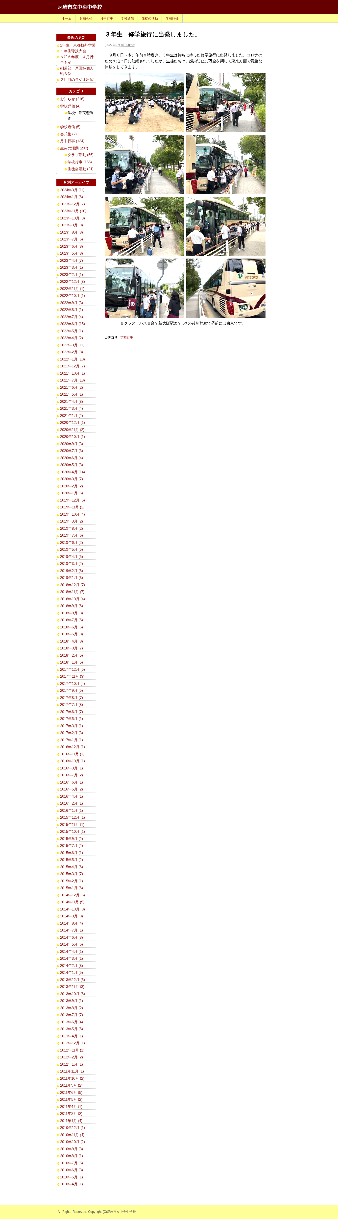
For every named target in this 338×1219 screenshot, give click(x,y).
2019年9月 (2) (71, 521)
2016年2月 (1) (71, 803)
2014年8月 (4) (71, 923)
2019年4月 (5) (71, 556)
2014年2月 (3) (71, 965)
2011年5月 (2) (71, 1099)
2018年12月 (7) (72, 585)
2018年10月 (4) (72, 599)
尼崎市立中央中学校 (80, 7)
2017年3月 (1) (71, 726)
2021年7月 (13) (72, 380)
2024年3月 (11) (72, 190)
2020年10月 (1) (72, 436)
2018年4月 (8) (71, 641)
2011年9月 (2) (71, 1085)
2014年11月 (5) (72, 902)
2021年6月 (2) (71, 387)
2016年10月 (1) (72, 761)
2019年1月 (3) (71, 577)
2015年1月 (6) (71, 888)
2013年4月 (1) (71, 1036)
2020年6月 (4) (71, 458)
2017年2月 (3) (71, 733)
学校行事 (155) (80, 162)
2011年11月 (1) (72, 1071)
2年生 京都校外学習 (78, 45)
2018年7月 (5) (71, 620)
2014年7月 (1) (71, 930)
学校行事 (126, 337)
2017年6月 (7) (71, 712)
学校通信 (127, 18)
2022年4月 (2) (71, 338)
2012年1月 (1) (71, 1064)
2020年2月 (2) (71, 486)
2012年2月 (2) (71, 1057)
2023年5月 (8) (71, 253)
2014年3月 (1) (71, 958)
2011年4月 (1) (71, 1106)
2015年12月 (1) (72, 817)
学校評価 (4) (70, 106)
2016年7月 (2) (71, 775)
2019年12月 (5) (72, 500)
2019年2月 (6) (71, 571)
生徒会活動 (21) (81, 169)
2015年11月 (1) (72, 824)
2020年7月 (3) (71, 451)
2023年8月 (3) (71, 232)
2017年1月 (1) (71, 740)
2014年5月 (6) (71, 944)
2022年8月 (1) (71, 310)
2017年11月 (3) (72, 676)
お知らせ (85, 18)
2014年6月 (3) (71, 937)
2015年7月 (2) (71, 845)
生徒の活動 (150, 18)
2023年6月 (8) (71, 246)
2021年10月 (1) (72, 373)
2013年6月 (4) (71, 1022)
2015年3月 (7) (71, 874)
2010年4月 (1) (71, 1184)
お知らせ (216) (72, 99)
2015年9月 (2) (71, 839)
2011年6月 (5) (71, 1092)
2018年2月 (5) (71, 655)
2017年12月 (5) (72, 669)
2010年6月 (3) (71, 1170)
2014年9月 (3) (71, 916)
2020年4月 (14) (72, 472)
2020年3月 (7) (71, 479)
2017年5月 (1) (71, 719)
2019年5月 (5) (71, 549)
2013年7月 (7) (71, 1015)
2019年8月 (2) (71, 528)
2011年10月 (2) (72, 1078)
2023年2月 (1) (71, 274)
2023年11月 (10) (73, 211)
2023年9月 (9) (71, 225)
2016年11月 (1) (72, 754)
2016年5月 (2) (71, 789)
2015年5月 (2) (71, 860)
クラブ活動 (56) (81, 155)
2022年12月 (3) (72, 281)
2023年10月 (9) (72, 218)
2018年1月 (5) (71, 662)
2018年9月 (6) (71, 606)
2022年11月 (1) (72, 289)
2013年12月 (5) (72, 980)
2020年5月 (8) (71, 465)
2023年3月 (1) (71, 267)
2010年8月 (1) (71, 1156)
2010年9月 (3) (71, 1149)
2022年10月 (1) (72, 295)
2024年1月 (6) (71, 197)
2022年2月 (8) (71, 352)
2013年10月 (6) (72, 994)
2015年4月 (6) (71, 867)
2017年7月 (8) (71, 704)
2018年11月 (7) (72, 592)
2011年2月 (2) (71, 1113)
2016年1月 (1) (71, 810)
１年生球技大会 (73, 51)
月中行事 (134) (72, 141)
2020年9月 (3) (71, 444)
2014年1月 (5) (71, 972)
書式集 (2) (68, 134)
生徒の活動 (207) (74, 148)
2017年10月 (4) (72, 683)
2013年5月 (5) (71, 1029)
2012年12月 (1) (72, 1043)
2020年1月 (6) (71, 493)
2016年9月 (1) (71, 768)
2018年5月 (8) (71, 634)
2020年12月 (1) (72, 422)
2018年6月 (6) (71, 627)
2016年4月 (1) (71, 796)
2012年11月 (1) (72, 1050)
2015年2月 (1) (71, 881)
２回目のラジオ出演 (77, 79)
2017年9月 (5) (71, 690)
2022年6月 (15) (72, 324)
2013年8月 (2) (71, 1008)
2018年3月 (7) (71, 648)
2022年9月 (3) (71, 303)
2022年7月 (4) (71, 317)
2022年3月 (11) (72, 345)
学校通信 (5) (70, 127)
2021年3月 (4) (71, 408)
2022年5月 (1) (71, 331)
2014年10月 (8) (72, 909)
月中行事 (106, 18)
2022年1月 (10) (72, 359)
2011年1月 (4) (71, 1121)
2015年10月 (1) (72, 831)
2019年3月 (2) (71, 563)
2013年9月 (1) (71, 1001)
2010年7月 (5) (71, 1163)
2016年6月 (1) (71, 782)
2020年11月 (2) (72, 430)
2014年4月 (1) (71, 951)
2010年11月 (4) (72, 1135)
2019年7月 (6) (71, 535)
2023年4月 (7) (71, 260)
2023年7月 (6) (71, 239)
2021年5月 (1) (71, 394)
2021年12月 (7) (72, 366)
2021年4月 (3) (71, 401)
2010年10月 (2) (72, 1142)
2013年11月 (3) (72, 986)
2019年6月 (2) (71, 542)
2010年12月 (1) (72, 1127)
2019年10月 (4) (72, 514)
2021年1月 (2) (71, 415)
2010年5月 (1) (71, 1177)
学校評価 (172, 18)
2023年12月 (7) (72, 204)
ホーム (67, 18)
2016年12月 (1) (72, 747)
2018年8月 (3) (71, 613)
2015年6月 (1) (71, 853)
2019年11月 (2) (72, 507)
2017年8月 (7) (71, 697)
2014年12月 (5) (72, 895)
